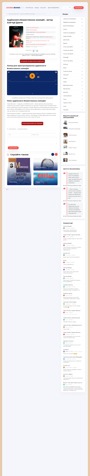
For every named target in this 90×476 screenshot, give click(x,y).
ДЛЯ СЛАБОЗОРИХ (53, 7)
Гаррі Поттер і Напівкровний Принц (73, 325)
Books (15, 8)
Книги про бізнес (73, 53)
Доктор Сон (66, 253)
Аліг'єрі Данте (33, 30)
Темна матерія (67, 226)
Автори (37, 7)
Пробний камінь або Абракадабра (73, 357)
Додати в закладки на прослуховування (36, 44)
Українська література (73, 18)
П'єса (73, 99)
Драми (73, 43)
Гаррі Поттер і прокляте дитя (71, 317)
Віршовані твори (73, 85)
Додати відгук (13, 147)
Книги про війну (73, 60)
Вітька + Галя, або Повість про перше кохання (73, 382)
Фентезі (73, 92)
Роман (73, 78)
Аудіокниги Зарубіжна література (27, 13)
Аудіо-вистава (73, 36)
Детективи (73, 39)
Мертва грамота (68, 284)
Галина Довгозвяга (41, 32)
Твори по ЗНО (73, 102)
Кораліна (65, 349)
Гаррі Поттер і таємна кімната (71, 234)
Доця (64, 260)
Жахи (73, 67)
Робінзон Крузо (67, 293)
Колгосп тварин (68, 374)
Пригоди (73, 74)
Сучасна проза (73, 71)
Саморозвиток (73, 95)
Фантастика (73, 88)
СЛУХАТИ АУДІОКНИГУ (32, 27)
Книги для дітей (73, 46)
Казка (73, 81)
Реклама (73, 109)
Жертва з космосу (68, 340)
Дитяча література (73, 25)
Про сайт (43, 7)
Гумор (73, 29)
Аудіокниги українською (13, 13)
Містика (73, 64)
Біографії (73, 57)
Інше (73, 106)
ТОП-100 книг (29, 7)
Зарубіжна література (73, 22)
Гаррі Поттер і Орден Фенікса (71, 310)
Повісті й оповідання (73, 32)
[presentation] (52, 154)
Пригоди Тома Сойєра (69, 302)
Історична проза (73, 50)
